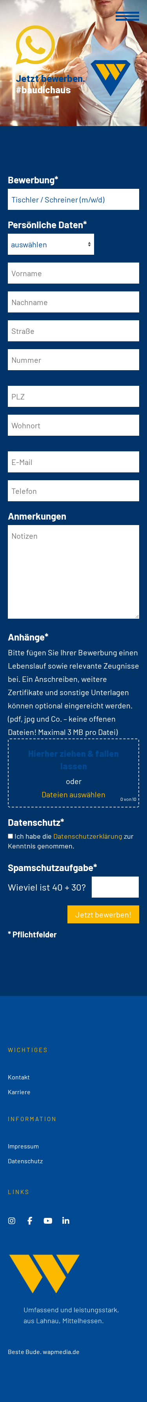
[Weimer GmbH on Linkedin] (66, 1220)
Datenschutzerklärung (87, 836)
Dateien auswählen (73, 794)
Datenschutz (25, 1160)
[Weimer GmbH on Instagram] (12, 1220)
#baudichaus (43, 90)
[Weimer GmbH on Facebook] (30, 1220)
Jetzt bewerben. (50, 78)
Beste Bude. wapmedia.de (44, 1351)
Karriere (19, 1091)
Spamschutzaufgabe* (52, 867)
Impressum (23, 1146)
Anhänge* (28, 636)
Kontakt (19, 1077)
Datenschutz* (36, 822)
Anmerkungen (37, 516)
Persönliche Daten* (47, 224)
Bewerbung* (33, 179)
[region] (73, 63)
